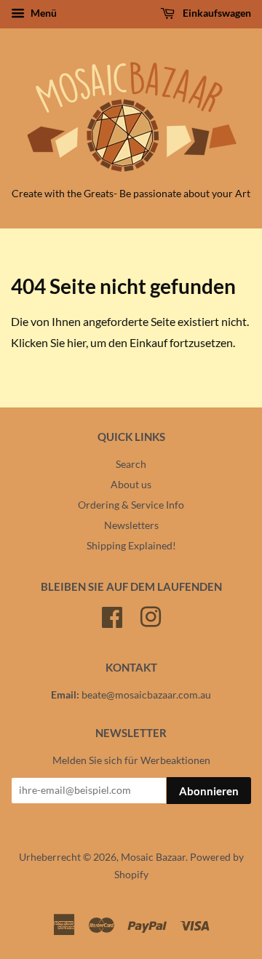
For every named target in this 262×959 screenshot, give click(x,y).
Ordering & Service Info (131, 505)
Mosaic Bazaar (153, 857)
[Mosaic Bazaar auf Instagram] (151, 615)
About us (131, 484)
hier (76, 342)
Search (131, 464)
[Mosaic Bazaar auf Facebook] (112, 615)
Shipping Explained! (131, 546)
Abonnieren (209, 790)
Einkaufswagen (215, 13)
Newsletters (131, 525)
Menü (42, 13)
